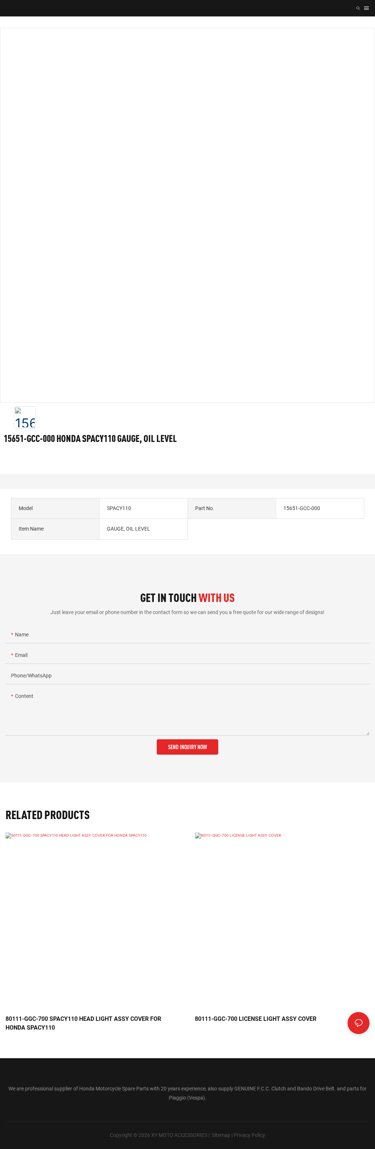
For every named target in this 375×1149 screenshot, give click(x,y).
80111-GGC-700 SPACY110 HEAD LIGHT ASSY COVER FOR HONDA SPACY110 (83, 1023)
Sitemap (221, 1135)
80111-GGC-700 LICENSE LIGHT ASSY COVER (255, 1018)
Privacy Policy (249, 1135)
